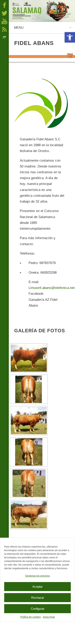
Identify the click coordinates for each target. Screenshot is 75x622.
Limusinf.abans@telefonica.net (52, 288)
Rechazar (37, 597)
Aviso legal (49, 617)
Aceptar (37, 586)
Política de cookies (30, 617)
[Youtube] (4, 21)
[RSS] (4, 29)
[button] (70, 37)
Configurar (37, 608)
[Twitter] (4, 13)
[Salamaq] (42, 11)
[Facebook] (4, 5)
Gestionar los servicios (37, 575)
